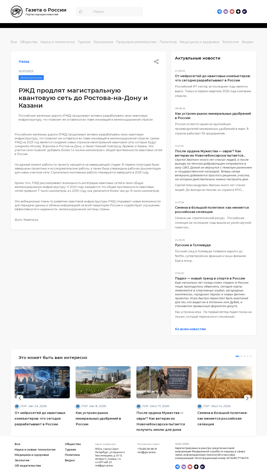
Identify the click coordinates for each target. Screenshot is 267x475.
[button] (247, 398)
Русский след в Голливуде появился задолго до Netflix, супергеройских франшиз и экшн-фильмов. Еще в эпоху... (210, 256)
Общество (29, 42)
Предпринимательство (136, 42)
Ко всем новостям (190, 329)
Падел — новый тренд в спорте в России (210, 278)
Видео (248, 42)
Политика (168, 42)
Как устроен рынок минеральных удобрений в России (98, 418)
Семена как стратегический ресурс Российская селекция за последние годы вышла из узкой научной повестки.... (213, 222)
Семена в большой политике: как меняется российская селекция (222, 418)
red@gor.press (104, 465)
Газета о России (46, 10)
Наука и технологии (57, 42)
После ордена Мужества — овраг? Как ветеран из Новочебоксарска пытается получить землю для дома (209, 155)
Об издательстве (28, 466)
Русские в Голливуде (193, 245)
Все (14, 42)
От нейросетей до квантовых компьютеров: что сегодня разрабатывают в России (40, 418)
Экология (230, 42)
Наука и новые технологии (35, 449)
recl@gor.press (146, 452)
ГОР (23, 406)
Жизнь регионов (31, 77)
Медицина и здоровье (200, 42)
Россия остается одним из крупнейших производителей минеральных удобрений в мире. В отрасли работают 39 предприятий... (212, 128)
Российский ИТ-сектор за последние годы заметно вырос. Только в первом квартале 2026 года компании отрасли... (213, 91)
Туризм (84, 42)
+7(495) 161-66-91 (147, 448)
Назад (24, 61)
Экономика (103, 42)
